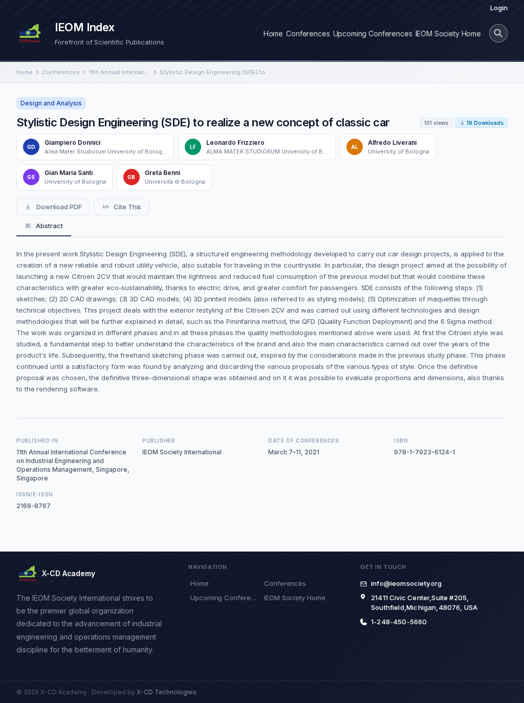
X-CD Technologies (166, 692)
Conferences (308, 33)
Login (499, 8)
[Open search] (498, 33)
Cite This (127, 207)
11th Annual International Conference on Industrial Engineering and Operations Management (119, 72)
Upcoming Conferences (372, 33)
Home (273, 33)
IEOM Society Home (448, 33)
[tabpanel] (262, 321)
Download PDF (59, 207)
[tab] (43, 226)
